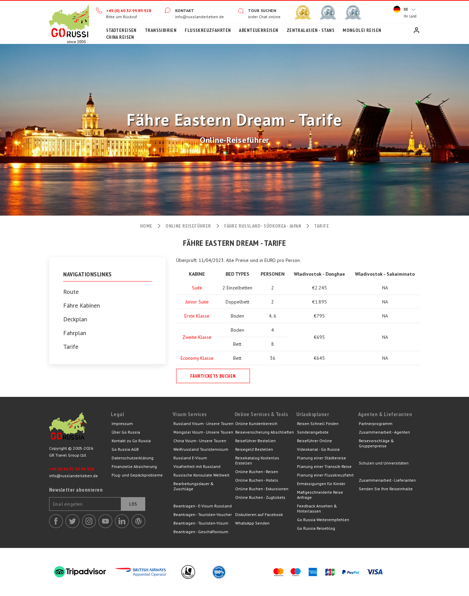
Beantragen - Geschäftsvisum (200, 531)
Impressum (122, 423)
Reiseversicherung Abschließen (264, 432)
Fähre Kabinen (81, 305)
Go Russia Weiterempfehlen (323, 519)
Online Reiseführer (188, 226)
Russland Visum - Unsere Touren (203, 423)
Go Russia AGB (125, 449)
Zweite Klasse (196, 337)
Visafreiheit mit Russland (196, 466)
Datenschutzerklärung (132, 457)
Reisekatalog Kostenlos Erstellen (257, 460)
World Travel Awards (327, 12)
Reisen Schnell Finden (318, 423)
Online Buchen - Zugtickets (260, 497)
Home (69, 22)
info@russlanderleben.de (199, 16)
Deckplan (75, 319)
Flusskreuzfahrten (208, 30)
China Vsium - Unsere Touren (199, 440)
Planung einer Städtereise (321, 457)
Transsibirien (160, 30)
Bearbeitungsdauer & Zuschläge (193, 486)
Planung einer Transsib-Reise (324, 466)
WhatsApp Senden (252, 523)
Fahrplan (74, 333)
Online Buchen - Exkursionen (261, 488)
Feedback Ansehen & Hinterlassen (317, 508)
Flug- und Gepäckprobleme (137, 475)
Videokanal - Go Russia (318, 449)
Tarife (70, 346)
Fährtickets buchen (213, 376)
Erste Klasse (196, 316)
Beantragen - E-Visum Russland (202, 505)
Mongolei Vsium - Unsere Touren (203, 432)
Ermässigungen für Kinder (321, 483)
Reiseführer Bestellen (255, 440)
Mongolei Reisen (362, 30)
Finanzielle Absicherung (134, 466)
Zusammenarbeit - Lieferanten (387, 480)
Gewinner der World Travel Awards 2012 (302, 12)
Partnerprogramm (375, 423)
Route (71, 291)
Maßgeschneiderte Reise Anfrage (320, 495)
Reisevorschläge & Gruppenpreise (376, 443)
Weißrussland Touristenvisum (200, 449)
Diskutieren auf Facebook (259, 514)
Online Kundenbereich (256, 423)
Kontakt (184, 10)
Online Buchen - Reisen (256, 471)
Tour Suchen (262, 10)
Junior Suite (197, 302)
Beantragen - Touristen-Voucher (202, 514)
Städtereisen (121, 30)
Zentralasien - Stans (310, 30)
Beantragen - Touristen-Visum (200, 523)
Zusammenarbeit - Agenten (384, 432)
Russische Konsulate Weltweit (201, 475)
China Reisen (120, 37)
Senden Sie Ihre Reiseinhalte (386, 488)
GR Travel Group (80, 428)
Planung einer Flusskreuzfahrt (325, 475)
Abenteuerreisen (258, 30)
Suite (197, 288)
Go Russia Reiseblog (316, 528)
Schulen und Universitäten (384, 463)
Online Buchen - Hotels (256, 480)
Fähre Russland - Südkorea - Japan (262, 226)
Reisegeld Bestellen (254, 449)
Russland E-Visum (190, 457)
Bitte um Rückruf (121, 16)
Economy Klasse (197, 358)
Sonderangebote (313, 432)
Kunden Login (416, 30)
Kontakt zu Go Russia (131, 440)
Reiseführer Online (314, 440)
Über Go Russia (126, 432)
